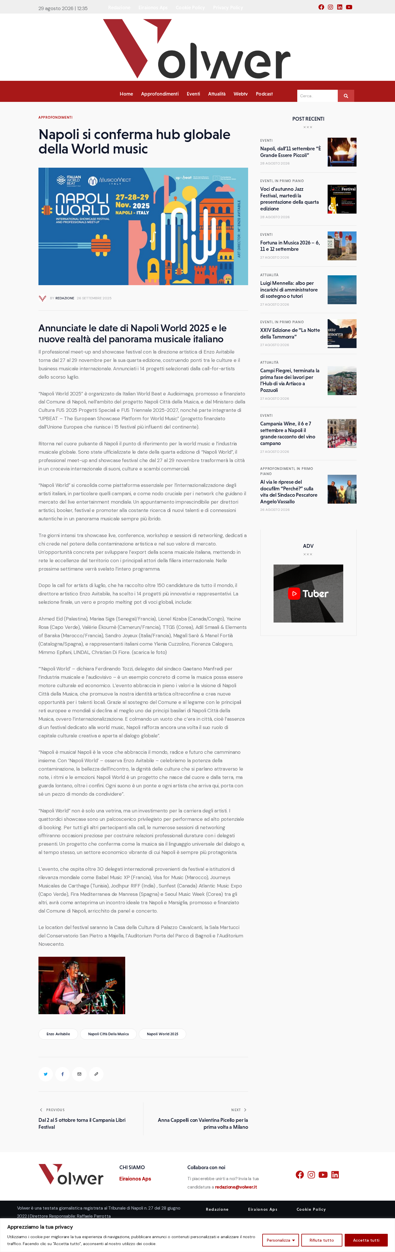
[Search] (346, 96)
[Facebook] (323, 9)
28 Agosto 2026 (275, 163)
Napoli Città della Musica (108, 1034)
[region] (197, 1235)
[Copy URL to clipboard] (96, 1074)
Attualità (269, 275)
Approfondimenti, (278, 469)
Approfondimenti (55, 117)
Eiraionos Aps (135, 1179)
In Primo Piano (289, 181)
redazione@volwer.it (236, 1187)
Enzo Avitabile (58, 1034)
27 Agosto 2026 (274, 257)
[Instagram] (332, 9)
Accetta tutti (366, 1240)
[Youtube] (350, 9)
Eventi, (267, 181)
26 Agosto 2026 (275, 509)
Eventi (266, 141)
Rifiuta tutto (322, 1240)
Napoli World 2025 (162, 1034)
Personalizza (278, 1240)
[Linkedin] (341, 9)
